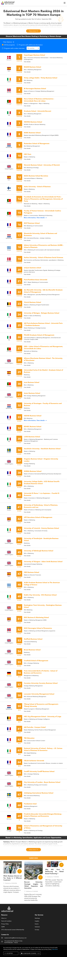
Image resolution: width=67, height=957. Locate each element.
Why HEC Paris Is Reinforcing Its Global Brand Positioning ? (54, 872)
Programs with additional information (31, 45)
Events (36, 924)
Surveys (37, 930)
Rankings (37, 918)
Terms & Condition (6, 921)
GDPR (3, 927)
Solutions (37, 927)
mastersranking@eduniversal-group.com (15, 938)
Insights (37, 921)
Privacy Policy (5, 924)
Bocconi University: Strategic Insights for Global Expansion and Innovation (33, 885)
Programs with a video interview (14, 48)
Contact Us (5, 935)
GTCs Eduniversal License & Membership (12, 930)
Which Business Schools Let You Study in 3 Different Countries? (12, 878)
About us (3, 918)
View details (27, 62)
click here (55, 949)
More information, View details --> (35, 218)
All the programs (9, 45)
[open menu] (64, 3)
